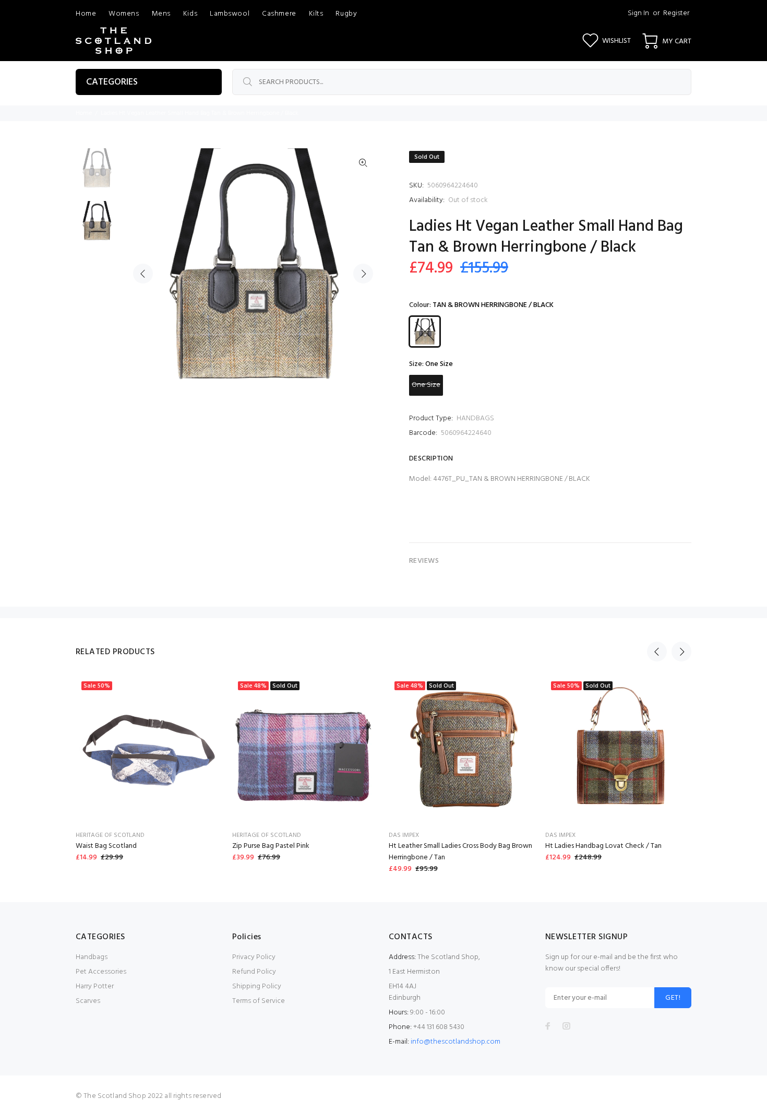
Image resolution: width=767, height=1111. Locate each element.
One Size (426, 385)
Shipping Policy (256, 986)
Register (676, 13)
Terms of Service (258, 1001)
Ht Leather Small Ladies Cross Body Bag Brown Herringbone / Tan (460, 852)
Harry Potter (95, 986)
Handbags (91, 957)
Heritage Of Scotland (110, 835)
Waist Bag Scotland (106, 846)
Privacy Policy (253, 957)
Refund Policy (254, 972)
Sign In (638, 13)
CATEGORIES (112, 82)
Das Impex (404, 835)
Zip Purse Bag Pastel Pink (270, 846)
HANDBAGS (475, 418)
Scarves (88, 1001)
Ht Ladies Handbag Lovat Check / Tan (603, 846)
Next (363, 273)
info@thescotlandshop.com (455, 1042)
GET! (672, 998)
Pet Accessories (101, 972)
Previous (143, 273)
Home (84, 113)
